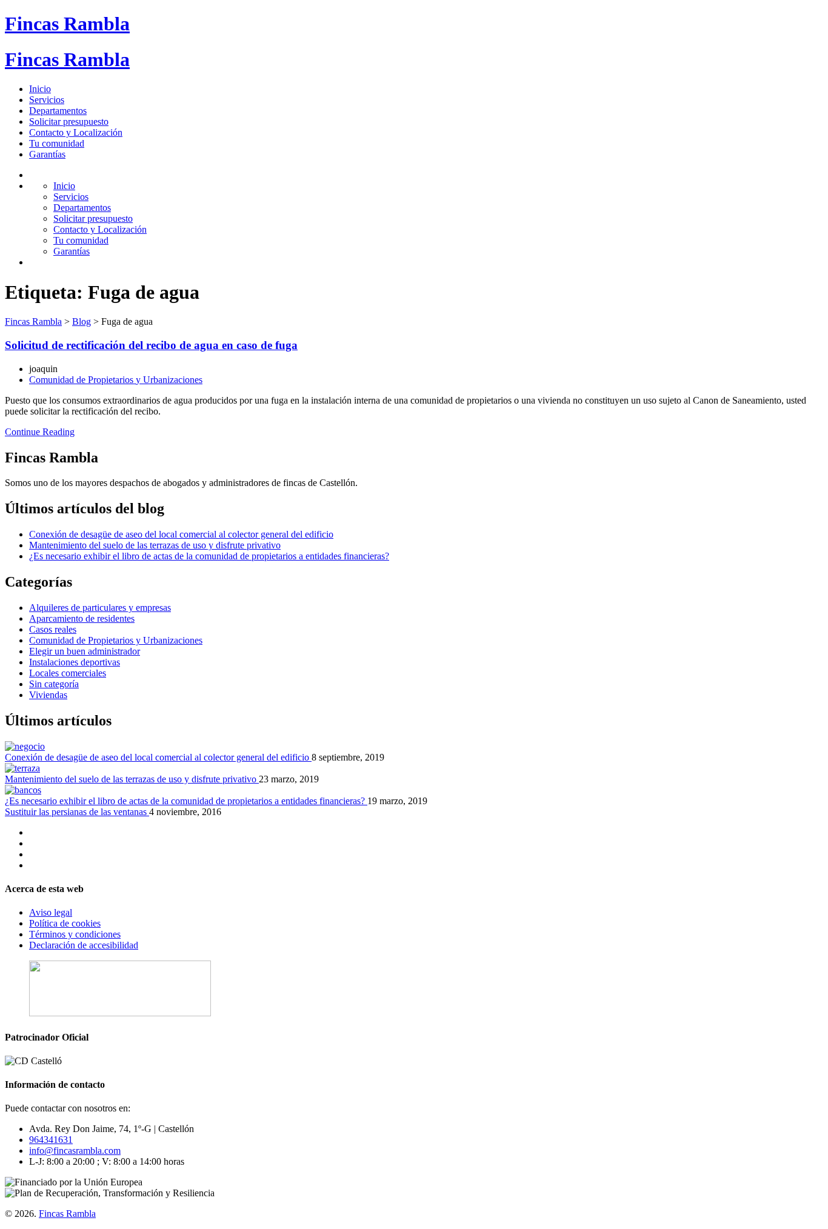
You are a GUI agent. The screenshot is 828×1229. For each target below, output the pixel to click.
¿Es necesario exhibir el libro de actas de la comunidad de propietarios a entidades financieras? (209, 556)
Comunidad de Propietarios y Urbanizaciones (115, 380)
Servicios (46, 100)
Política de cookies (65, 923)
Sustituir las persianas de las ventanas (77, 812)
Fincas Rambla (67, 24)
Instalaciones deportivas (74, 662)
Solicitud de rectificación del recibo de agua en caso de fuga (151, 345)
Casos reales (52, 629)
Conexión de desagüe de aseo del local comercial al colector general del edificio (181, 534)
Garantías (47, 154)
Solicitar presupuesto (69, 121)
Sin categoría (54, 684)
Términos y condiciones (75, 934)
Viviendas (48, 695)
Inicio (40, 89)
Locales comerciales (67, 673)
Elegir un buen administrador (84, 651)
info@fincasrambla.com (75, 1150)
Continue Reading (40, 432)
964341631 (51, 1139)
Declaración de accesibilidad (83, 945)
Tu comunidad (56, 143)
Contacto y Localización (75, 132)
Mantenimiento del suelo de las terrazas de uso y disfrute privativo (155, 545)
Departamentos (58, 110)
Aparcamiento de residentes (82, 618)
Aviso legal (50, 912)
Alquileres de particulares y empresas (100, 607)
